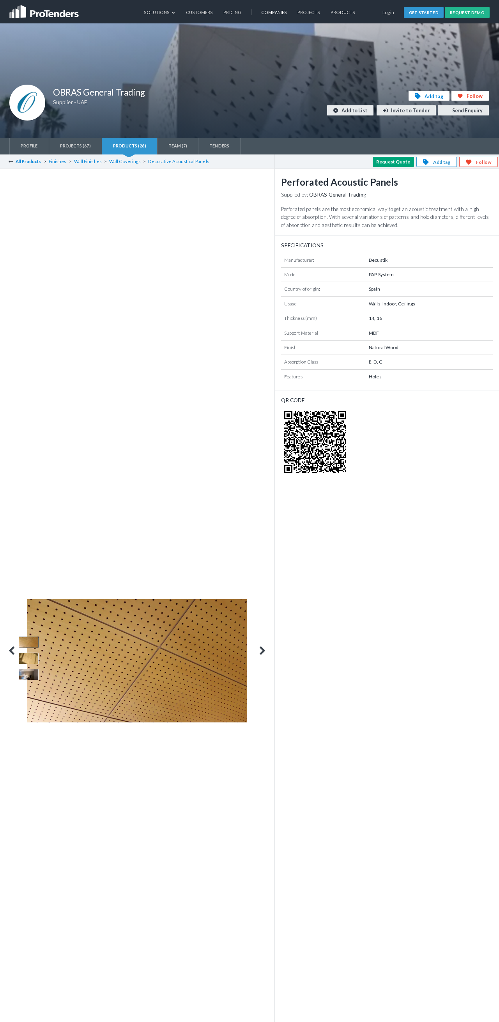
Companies (274, 12)
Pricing (232, 12)
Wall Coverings (125, 161)
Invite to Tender (410, 111)
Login (388, 12)
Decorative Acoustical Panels (178, 161)
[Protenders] (44, 9)
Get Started (424, 12)
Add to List (354, 111)
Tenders (219, 145)
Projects (308, 12)
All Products (28, 161)
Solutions (157, 12)
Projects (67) (75, 145)
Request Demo (467, 12)
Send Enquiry (467, 111)
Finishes (58, 161)
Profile (29, 145)
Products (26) (129, 145)
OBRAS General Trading (337, 195)
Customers (199, 12)
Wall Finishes (88, 161)
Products (343, 12)
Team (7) (178, 145)
